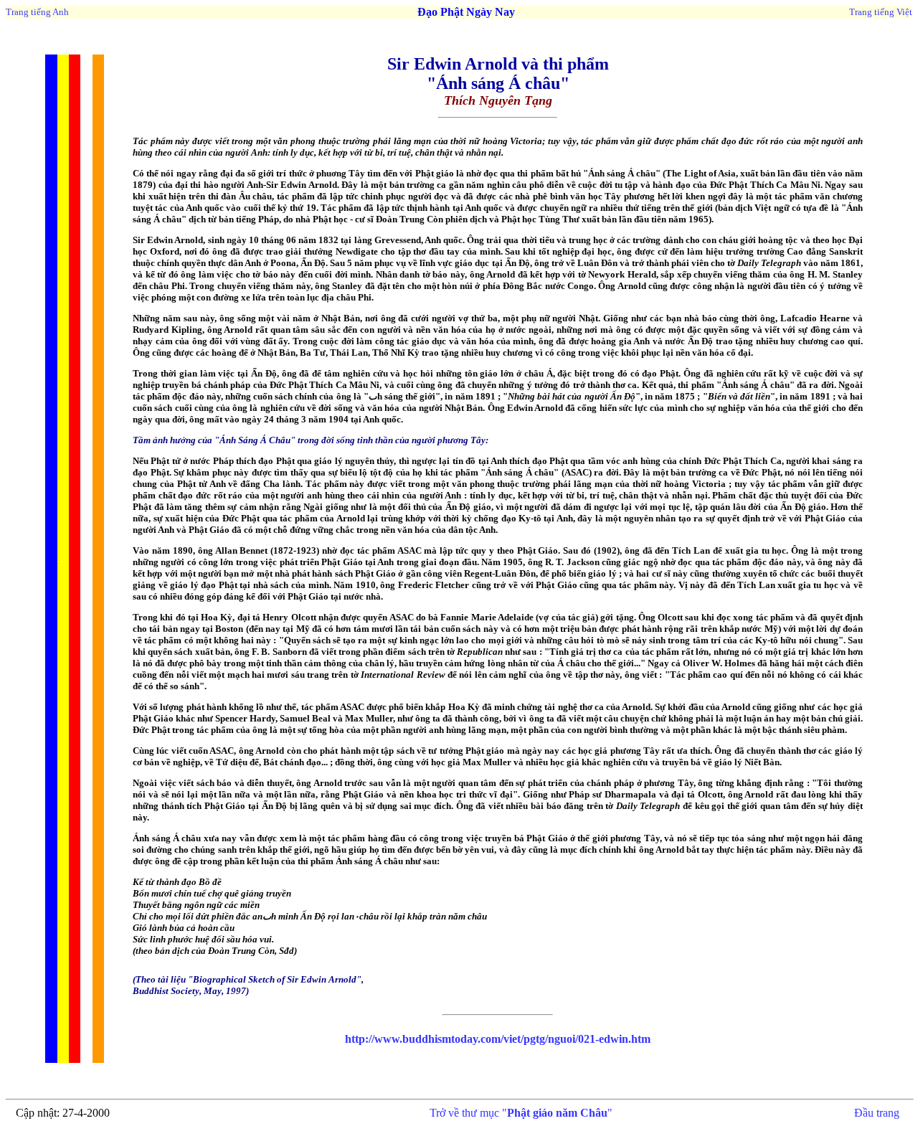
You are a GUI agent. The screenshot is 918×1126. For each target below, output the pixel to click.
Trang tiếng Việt (880, 11)
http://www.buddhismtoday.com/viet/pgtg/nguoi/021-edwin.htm (497, 1039)
